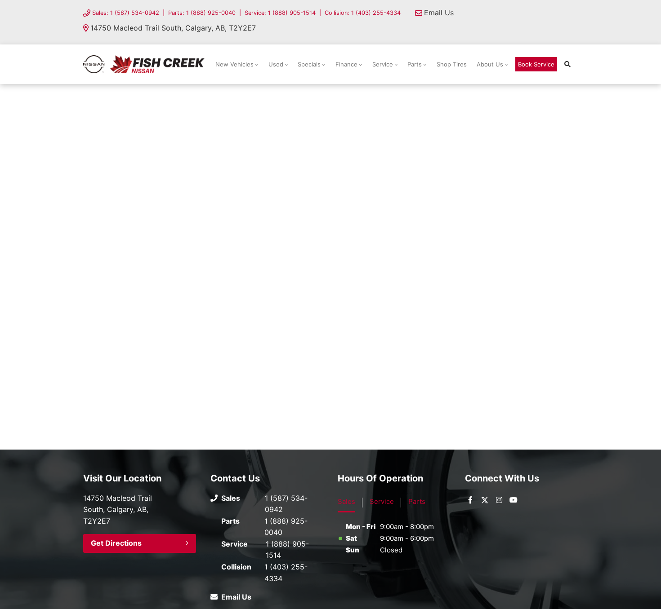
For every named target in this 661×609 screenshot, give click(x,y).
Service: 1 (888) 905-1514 (280, 12)
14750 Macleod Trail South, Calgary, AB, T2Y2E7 (173, 27)
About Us (490, 64)
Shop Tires (452, 64)
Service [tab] (382, 501)
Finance (346, 64)
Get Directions (116, 542)
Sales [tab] (346, 501)
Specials (309, 64)
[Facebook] (470, 499)
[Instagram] (499, 499)
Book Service (536, 64)
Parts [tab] (416, 501)
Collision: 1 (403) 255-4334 (363, 12)
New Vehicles (234, 64)
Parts (414, 64)
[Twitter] (484, 499)
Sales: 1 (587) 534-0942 (125, 12)
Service (382, 64)
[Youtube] (513, 499)
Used (275, 64)
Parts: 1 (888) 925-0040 (202, 12)
